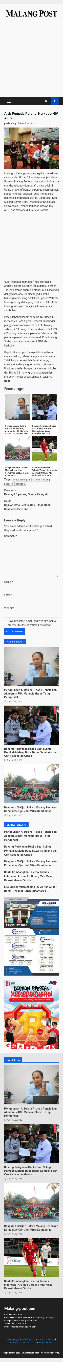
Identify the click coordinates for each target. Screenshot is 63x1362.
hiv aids (36, 479)
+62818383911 (19, 1324)
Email (8, 595)
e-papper (55, 101)
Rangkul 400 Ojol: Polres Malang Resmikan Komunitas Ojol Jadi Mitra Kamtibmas (31, 783)
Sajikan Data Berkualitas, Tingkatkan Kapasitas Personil (27, 505)
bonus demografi (21, 479)
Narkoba (20, 484)
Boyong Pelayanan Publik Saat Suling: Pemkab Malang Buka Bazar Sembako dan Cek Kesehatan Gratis (31, 725)
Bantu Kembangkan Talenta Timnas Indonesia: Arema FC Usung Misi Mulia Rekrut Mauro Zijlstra (28, 876)
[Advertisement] (31, 59)
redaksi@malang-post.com (23, 1327)
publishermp (10, 123)
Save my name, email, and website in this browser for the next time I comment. (32, 623)
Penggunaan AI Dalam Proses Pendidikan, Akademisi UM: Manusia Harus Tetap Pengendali (31, 666)
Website (9, 608)
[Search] (46, 101)
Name (8, 581)
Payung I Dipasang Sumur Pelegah (26, 492)
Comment (10, 536)
